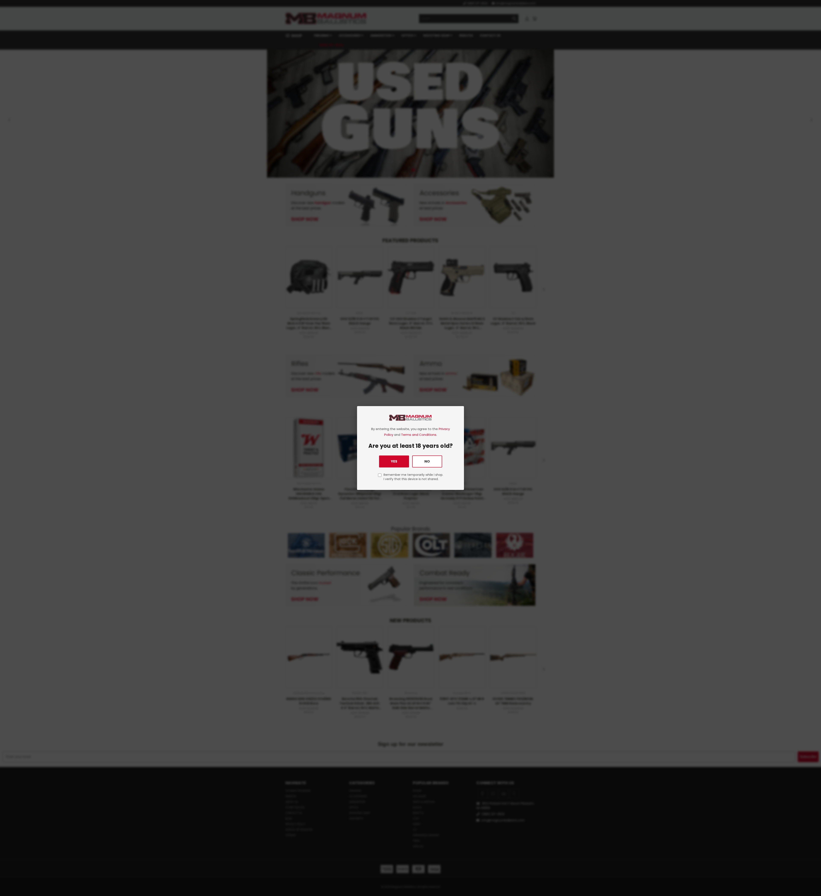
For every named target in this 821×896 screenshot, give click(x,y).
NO (427, 461)
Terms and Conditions (418, 434)
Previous (810, 882)
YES (394, 461)
